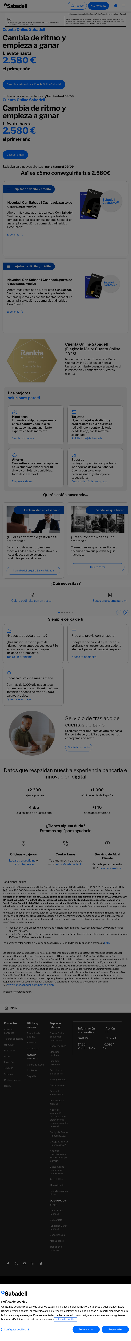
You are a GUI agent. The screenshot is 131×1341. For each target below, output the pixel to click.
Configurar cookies (15, 1329)
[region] (65, 1312)
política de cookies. (65, 1319)
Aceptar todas (115, 1329)
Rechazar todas (86, 1329)
